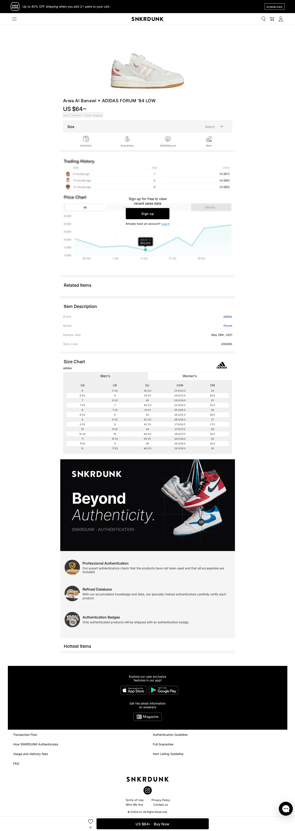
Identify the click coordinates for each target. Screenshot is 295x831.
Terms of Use (134, 800)
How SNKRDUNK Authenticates (35, 744)
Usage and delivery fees (30, 754)
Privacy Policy (161, 800)
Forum (228, 325)
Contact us (160, 804)
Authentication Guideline (170, 734)
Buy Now (152, 824)
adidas (227, 316)
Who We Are (134, 804)
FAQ (16, 763)
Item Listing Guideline (168, 754)
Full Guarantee (163, 744)
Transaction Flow (25, 734)
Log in (165, 223)
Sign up (147, 214)
